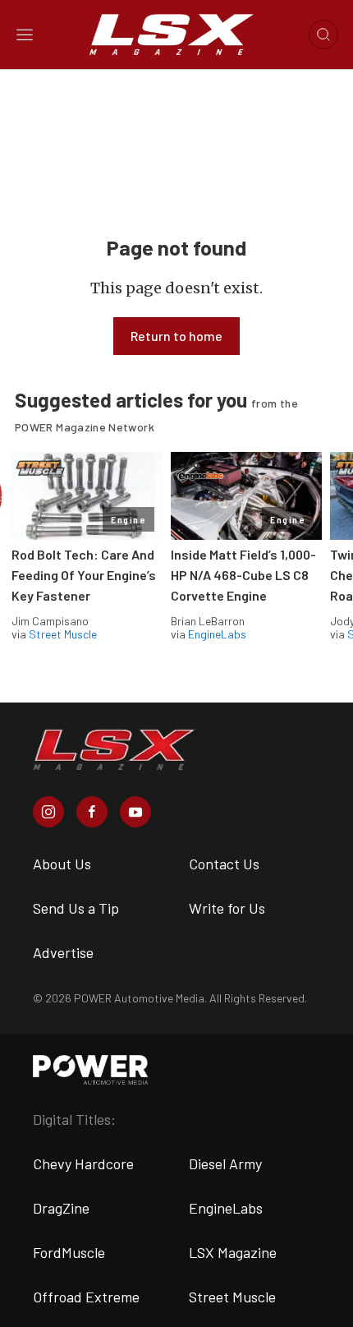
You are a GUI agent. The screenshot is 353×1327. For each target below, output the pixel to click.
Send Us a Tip (76, 908)
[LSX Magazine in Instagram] (48, 811)
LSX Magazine (233, 1252)
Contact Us (224, 864)
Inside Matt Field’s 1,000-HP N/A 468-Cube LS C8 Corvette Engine (243, 574)
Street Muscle (63, 634)
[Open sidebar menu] (24, 34)
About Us (62, 864)
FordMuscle (69, 1252)
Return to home (176, 335)
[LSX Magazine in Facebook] (92, 811)
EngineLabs (217, 634)
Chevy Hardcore (83, 1163)
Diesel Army (225, 1163)
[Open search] (323, 34)
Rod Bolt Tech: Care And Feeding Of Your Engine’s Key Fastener (83, 574)
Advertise (63, 952)
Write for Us (227, 908)
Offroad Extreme (86, 1297)
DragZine (61, 1208)
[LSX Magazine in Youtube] (135, 811)
